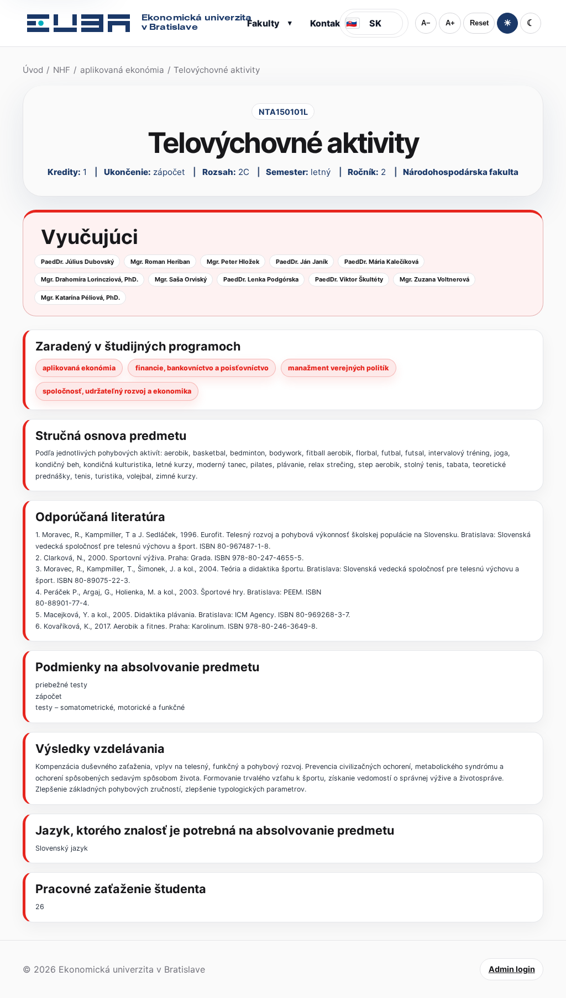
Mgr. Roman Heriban (160, 262)
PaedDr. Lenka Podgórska (260, 279)
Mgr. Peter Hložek (233, 262)
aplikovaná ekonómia (122, 70)
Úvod (33, 70)
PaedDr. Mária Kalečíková (381, 262)
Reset (479, 23)
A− (426, 23)
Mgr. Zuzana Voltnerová (434, 279)
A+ (450, 23)
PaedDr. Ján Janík (302, 262)
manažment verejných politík (338, 368)
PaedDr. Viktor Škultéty (349, 279)
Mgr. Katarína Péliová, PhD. (80, 297)
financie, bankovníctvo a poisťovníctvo (202, 368)
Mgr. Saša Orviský (181, 279)
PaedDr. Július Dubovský (77, 262)
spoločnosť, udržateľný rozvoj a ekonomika (117, 391)
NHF (61, 70)
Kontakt (327, 23)
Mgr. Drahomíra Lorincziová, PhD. (89, 279)
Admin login (512, 969)
